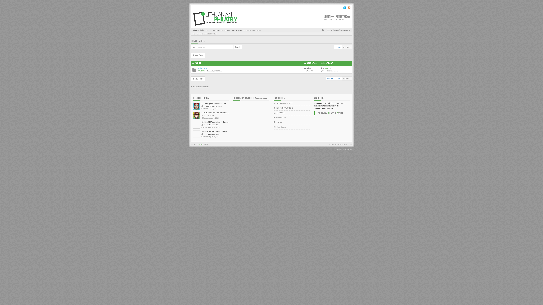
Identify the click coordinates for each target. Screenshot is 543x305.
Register (341, 16)
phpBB (201, 144)
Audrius (202, 71)
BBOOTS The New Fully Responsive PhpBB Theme (220, 113)
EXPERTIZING (280, 117)
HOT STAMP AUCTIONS (284, 108)
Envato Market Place (213, 125)
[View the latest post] (330, 68)
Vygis (327, 68)
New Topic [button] (198, 55)
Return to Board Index (200, 87)
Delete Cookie (280, 127)
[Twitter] (344, 8)
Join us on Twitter (250, 98)
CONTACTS (279, 122)
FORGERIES (280, 113)
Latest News (210, 115)
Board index (199, 30)
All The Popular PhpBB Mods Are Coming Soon (219, 103)
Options (330, 78)
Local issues (198, 41)
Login (327, 16)
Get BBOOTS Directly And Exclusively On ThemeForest (222, 122)
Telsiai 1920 (202, 68)
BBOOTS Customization (214, 106)
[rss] (349, 8)
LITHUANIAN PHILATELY (284, 103)
